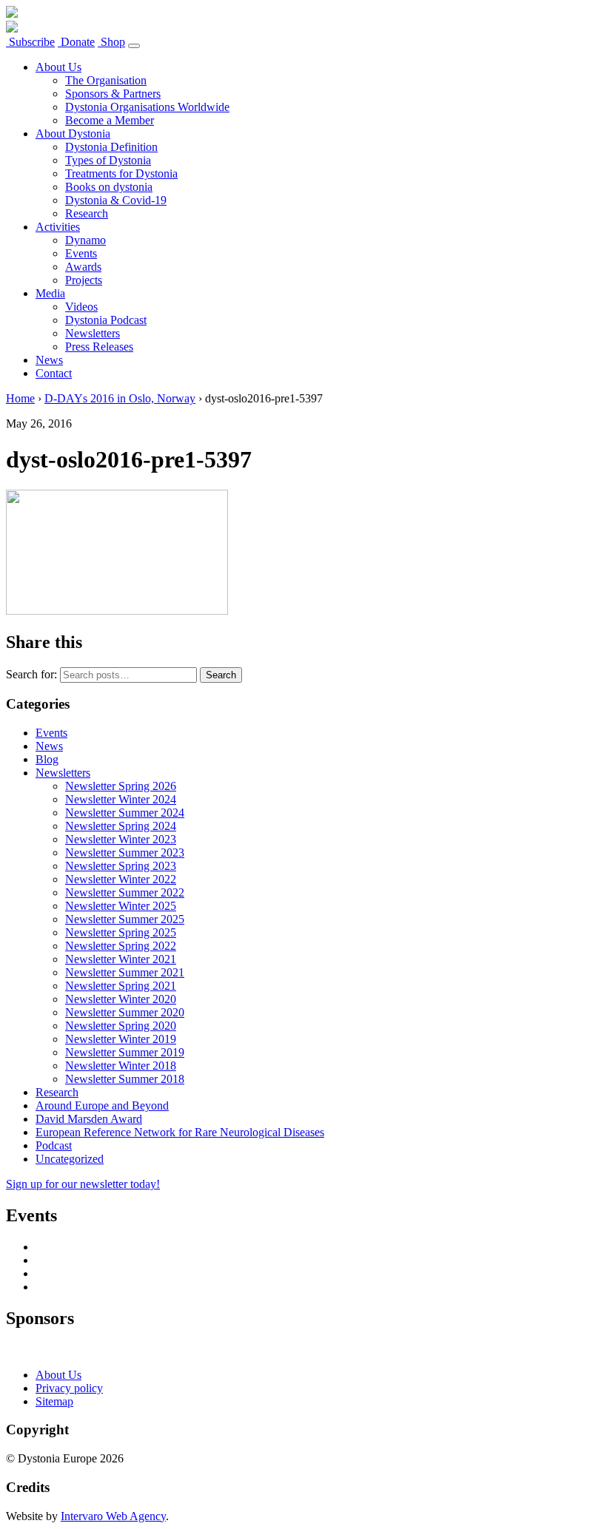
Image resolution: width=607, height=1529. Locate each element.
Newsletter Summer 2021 (124, 972)
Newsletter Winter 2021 (120, 959)
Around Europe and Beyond (102, 1105)
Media (50, 293)
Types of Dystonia (108, 160)
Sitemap (54, 1401)
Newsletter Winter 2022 (120, 879)
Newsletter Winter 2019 (120, 1039)
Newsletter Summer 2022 (124, 892)
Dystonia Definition (111, 147)
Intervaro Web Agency (113, 1516)
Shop (111, 42)
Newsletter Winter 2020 (120, 999)
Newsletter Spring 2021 (120, 985)
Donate (76, 42)
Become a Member (109, 120)
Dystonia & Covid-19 (116, 200)
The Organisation (106, 80)
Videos (81, 306)
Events (81, 253)
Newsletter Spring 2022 (120, 945)
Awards (83, 266)
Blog (47, 759)
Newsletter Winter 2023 (120, 839)
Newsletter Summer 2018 (124, 1079)
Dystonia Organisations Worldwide (147, 107)
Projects (83, 280)
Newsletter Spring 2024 (120, 826)
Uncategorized (70, 1158)
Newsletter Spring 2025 (120, 932)
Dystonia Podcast (106, 320)
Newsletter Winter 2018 (120, 1065)
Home (20, 398)
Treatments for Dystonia (121, 173)
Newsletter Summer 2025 (124, 919)
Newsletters (92, 333)
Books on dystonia (108, 186)
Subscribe (30, 42)
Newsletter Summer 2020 (124, 1012)
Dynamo (85, 240)
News (49, 360)
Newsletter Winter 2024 (120, 799)
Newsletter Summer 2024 (124, 812)
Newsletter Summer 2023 (124, 852)
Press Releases (99, 346)
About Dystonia (73, 133)
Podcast (54, 1145)
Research (86, 213)
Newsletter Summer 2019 (124, 1052)
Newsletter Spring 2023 (120, 866)
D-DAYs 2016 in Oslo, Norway (119, 398)
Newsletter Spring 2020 (120, 1025)
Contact (54, 373)
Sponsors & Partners (113, 93)
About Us (58, 67)
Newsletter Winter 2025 (120, 905)
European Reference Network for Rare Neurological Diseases (180, 1132)
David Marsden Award (89, 1119)
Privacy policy (69, 1388)
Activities (58, 226)
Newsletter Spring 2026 (120, 786)
